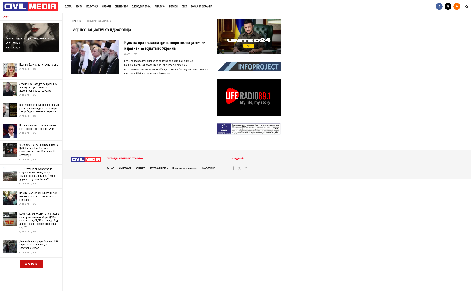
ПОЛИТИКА (92, 6)
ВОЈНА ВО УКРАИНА (201, 6)
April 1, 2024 (132, 54)
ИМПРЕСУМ (125, 168)
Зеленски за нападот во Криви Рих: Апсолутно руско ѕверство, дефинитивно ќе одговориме (38, 87)
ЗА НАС (110, 168)
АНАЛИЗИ (160, 6)
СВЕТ (184, 6)
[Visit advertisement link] (249, 36)
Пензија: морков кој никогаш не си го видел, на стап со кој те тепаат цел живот (38, 196)
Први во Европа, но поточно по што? (39, 64)
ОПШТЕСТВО (121, 6)
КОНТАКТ (140, 168)
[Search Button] (466, 6)
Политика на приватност (184, 168)
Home (73, 21)
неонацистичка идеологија (98, 21)
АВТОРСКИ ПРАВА (159, 168)
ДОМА (68, 6)
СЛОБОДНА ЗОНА (141, 6)
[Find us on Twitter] (448, 6)
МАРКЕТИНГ (208, 168)
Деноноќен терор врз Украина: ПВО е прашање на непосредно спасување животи (38, 244)
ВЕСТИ (79, 6)
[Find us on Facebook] (439, 6)
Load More (31, 264)
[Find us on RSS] (456, 6)
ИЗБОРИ (106, 6)
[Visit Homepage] (30, 6)
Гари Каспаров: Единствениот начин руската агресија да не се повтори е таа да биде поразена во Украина (39, 108)
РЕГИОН (173, 6)
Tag (81, 21)
